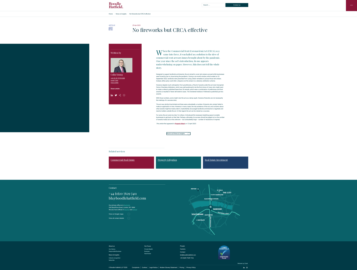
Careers (182, 249)
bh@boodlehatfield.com (127, 198)
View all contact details (116, 218)
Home (111, 14)
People (182, 246)
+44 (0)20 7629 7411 (123, 193)
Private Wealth (148, 249)
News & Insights (121, 14)
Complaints (135, 267)
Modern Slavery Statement (168, 267)
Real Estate (147, 253)
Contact (182, 252)
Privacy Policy (191, 267)
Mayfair (126, 210)
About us (112, 246)
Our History (112, 249)
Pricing (182, 267)
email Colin (114, 80)
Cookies (144, 267)
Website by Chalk (243, 263)
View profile (114, 83)
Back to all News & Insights (176, 133)
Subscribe (111, 260)
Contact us (236, 5)
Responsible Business (115, 251)
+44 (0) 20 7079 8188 (118, 78)
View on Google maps (116, 214)
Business (147, 251)
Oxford (135, 210)
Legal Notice (153, 267)
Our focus (147, 246)
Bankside (127, 205)
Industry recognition (114, 258)
